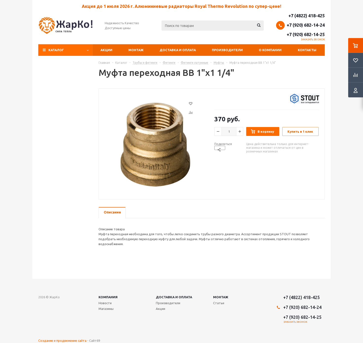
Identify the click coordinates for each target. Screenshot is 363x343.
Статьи (218, 303)
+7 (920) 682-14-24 (306, 25)
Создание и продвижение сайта (62, 340)
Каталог (56, 50)
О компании (270, 50)
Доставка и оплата (178, 50)
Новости (105, 303)
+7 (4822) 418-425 (306, 15)
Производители (227, 50)
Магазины (106, 308)
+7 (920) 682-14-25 (306, 34)
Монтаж (135, 50)
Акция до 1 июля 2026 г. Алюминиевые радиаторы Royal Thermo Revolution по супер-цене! (181, 6)
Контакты (307, 50)
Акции (106, 50)
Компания (108, 297)
